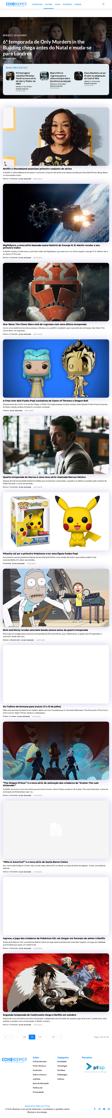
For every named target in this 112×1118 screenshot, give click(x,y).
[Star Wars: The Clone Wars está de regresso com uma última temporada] (56, 292)
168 (24, 1037)
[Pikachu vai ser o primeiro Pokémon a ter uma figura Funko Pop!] (56, 521)
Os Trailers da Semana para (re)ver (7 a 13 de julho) (32, 706)
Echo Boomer (25, 179)
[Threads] (109, 1109)
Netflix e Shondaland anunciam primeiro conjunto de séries (37, 168)
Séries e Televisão (15, 35)
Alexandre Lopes (9, 58)
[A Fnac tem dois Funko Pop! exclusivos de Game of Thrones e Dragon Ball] (56, 368)
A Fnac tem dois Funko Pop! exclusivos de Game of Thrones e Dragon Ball (45, 400)
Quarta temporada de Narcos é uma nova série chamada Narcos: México (44, 477)
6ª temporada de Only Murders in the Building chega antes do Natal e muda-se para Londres (47, 48)
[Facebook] (95, 1109)
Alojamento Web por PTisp (37, 1106)
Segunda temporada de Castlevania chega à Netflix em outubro (39, 1014)
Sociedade (7, 563)
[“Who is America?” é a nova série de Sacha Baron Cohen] (56, 829)
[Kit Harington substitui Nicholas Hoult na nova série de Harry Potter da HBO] (10, 76)
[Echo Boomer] (16, 4)
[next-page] (60, 1037)
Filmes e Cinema (9, 716)
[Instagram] (99, 1109)
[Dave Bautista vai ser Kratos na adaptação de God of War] (78, 76)
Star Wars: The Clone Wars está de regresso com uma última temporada (44, 324)
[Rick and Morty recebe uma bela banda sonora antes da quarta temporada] (56, 598)
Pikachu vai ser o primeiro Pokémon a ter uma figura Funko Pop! (40, 553)
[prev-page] (5, 1037)
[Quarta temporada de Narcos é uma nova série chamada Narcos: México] (56, 445)
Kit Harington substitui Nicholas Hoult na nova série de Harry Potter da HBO (26, 78)
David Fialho (22, 89)
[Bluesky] (104, 1109)
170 (39, 1037)
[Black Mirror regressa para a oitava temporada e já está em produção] (44, 76)
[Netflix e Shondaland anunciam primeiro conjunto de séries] (56, 136)
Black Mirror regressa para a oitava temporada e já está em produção (60, 76)
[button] (103, 4)
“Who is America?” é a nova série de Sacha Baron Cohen (35, 862)
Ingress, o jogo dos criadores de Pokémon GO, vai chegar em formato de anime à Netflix (54, 938)
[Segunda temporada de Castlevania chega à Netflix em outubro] (56, 982)
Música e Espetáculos (11, 640)
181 (53, 1037)
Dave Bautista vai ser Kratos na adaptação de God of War (95, 75)
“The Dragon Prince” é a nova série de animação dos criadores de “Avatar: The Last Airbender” (51, 784)
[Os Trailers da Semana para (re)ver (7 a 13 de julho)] (56, 674)
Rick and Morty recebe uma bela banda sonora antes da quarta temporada (45, 630)
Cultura (6, 410)
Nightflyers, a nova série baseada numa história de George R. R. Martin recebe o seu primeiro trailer (51, 246)
